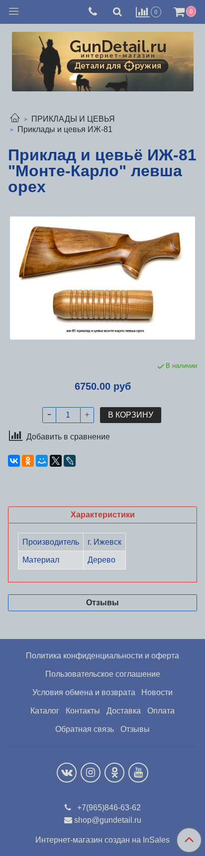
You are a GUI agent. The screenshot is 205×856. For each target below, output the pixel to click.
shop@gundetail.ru (107, 820)
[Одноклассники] (28, 461)
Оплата (161, 711)
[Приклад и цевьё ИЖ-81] (102, 278)
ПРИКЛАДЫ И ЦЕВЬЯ (73, 119)
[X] (56, 461)
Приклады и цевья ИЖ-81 (64, 129)
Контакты (83, 711)
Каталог (44, 711)
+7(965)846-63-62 (108, 807)
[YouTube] (138, 773)
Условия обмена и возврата (83, 692)
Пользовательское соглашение (102, 674)
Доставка (123, 711)
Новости (157, 692)
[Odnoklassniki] (114, 773)
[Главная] (15, 119)
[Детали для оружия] (103, 59)
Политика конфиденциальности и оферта (102, 655)
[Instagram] (91, 773)
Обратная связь (84, 729)
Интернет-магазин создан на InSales (102, 840)
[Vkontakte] (67, 773)
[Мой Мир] (42, 461)
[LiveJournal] (70, 461)
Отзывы (135, 729)
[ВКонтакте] (14, 461)
